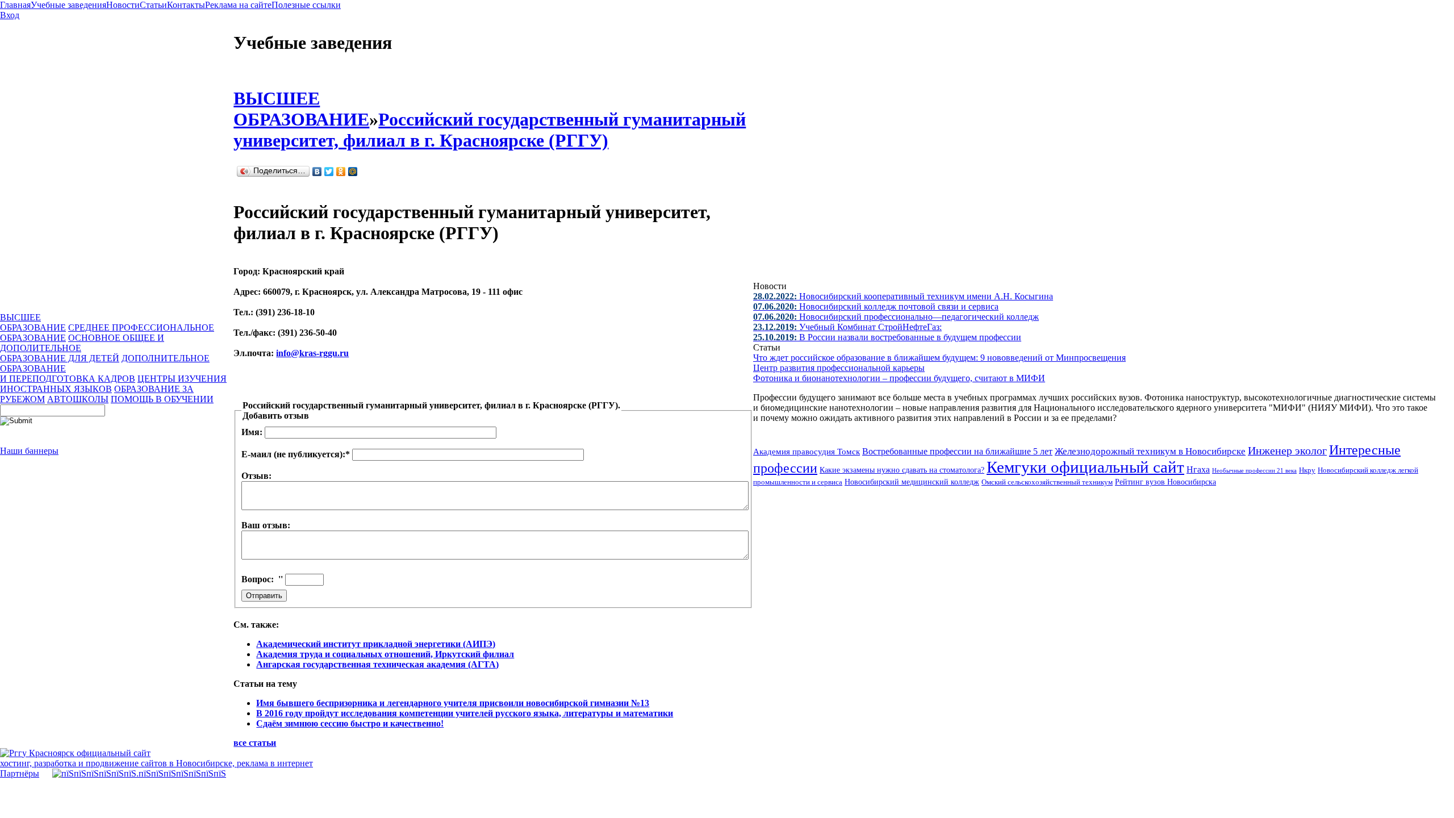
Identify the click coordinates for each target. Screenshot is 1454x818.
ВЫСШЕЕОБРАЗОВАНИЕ (33, 322)
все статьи (254, 743)
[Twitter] (329, 171)
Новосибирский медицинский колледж (912, 481)
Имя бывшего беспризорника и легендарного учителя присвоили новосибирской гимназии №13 (452, 703)
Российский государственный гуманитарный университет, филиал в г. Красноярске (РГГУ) (489, 130)
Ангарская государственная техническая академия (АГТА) (377, 664)
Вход (9, 15)
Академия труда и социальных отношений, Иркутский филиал (385, 654)
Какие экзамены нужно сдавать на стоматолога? (902, 470)
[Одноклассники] (341, 171)
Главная (15, 5)
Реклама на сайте (238, 5)
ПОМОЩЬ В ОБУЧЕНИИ (162, 399)
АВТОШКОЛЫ (77, 399)
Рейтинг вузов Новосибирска (1165, 482)
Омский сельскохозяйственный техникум (1047, 482)
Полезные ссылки (306, 5)
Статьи (153, 5)
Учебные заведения (68, 5)
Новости (123, 5)
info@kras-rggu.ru (312, 353)
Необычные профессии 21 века (1254, 470)
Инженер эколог (1287, 451)
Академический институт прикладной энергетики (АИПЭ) (375, 644)
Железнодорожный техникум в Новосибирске (1150, 451)
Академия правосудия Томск (806, 451)
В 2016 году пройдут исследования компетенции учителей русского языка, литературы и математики (464, 713)
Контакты (186, 5)
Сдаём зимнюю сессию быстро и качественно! (350, 723)
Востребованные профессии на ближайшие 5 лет (957, 451)
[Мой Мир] (353, 171)
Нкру (1307, 470)
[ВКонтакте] (317, 171)
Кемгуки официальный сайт (1085, 467)
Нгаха (1198, 469)
